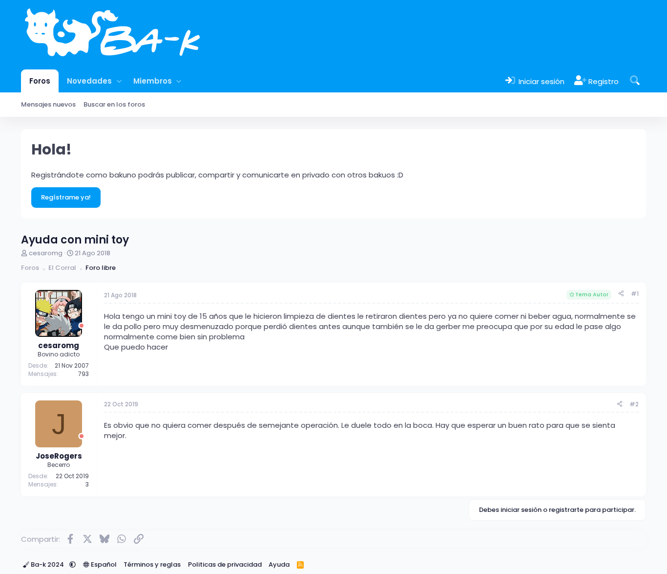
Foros (39, 81)
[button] (119, 80)
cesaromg (46, 253)
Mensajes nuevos (48, 104)
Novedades (89, 81)
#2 (634, 404)
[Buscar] (635, 81)
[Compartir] (621, 294)
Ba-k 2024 (47, 564)
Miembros (152, 81)
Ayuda (279, 564)
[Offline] (81, 326)
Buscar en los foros (114, 104)
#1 (635, 293)
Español (103, 564)
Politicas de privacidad (225, 564)
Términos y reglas (152, 564)
